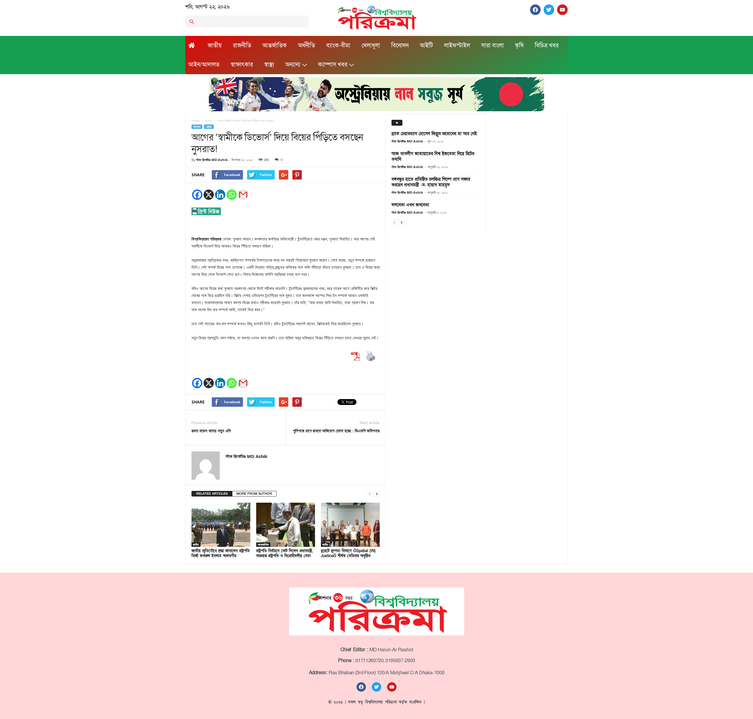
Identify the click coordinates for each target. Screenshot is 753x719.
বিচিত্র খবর (547, 45)
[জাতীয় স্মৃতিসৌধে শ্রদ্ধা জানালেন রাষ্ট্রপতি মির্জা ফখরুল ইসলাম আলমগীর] (220, 525)
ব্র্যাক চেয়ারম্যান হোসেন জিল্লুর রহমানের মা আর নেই (434, 134)
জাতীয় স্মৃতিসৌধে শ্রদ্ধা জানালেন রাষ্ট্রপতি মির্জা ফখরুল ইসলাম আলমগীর (220, 553)
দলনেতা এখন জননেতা (410, 205)
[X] (209, 195)
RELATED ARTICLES (212, 493)
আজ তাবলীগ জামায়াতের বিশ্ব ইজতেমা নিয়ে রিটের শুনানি (433, 156)
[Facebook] (197, 195)
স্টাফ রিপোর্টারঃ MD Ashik (212, 159)
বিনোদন (400, 45)
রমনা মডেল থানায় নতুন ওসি (211, 431)
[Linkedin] (220, 195)
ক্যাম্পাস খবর (332, 65)
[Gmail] (243, 195)
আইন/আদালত (203, 65)
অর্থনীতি (306, 45)
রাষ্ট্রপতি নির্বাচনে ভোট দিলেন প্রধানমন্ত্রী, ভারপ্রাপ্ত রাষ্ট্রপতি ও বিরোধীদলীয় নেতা (284, 553)
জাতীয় (215, 45)
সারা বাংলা (492, 45)
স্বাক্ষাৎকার (242, 65)
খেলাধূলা (370, 45)
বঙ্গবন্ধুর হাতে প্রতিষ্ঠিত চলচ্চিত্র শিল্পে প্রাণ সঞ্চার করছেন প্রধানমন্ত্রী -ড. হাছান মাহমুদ (431, 182)
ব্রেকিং (209, 127)
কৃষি (519, 45)
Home (195, 121)
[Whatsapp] (231, 195)
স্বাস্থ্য (269, 65)
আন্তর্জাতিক (274, 45)
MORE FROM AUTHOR (254, 493)
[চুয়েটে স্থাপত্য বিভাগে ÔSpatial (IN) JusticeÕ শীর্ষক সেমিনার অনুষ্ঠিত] (350, 525)
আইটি (426, 45)
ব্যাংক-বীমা (338, 45)
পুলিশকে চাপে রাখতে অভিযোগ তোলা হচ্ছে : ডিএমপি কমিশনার (336, 431)
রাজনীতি (242, 45)
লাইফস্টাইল (457, 45)
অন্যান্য (292, 65)
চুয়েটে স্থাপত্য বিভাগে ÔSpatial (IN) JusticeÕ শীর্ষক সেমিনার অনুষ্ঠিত (348, 553)
